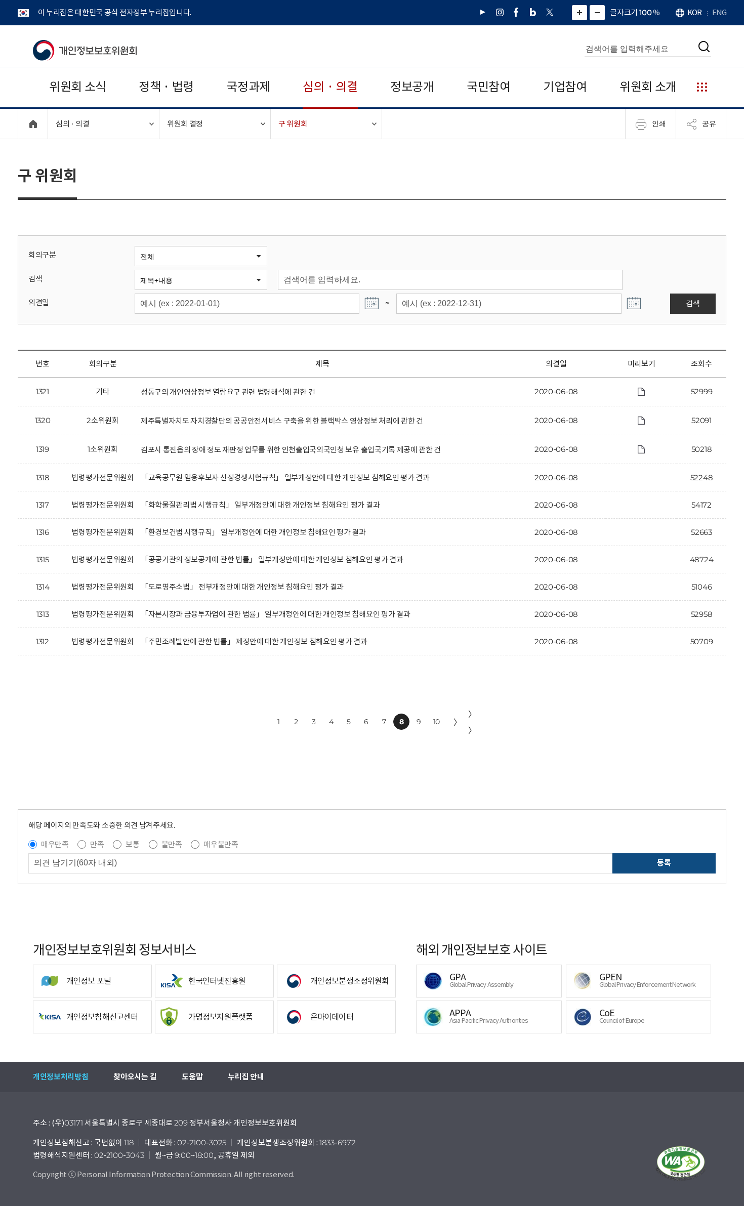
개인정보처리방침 (60, 1077)
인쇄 (659, 123)
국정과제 (248, 87)
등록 (664, 862)
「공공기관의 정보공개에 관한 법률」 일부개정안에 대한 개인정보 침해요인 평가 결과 (272, 559)
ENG (719, 12)
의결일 (38, 302)
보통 (132, 844)
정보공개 (412, 87)
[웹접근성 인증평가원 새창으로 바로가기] (680, 1163)
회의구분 (42, 255)
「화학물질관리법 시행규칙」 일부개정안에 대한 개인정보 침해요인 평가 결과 (260, 505)
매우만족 (55, 844)
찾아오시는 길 (134, 1077)
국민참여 (489, 87)
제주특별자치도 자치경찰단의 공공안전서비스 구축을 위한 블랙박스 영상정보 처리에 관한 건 (282, 421)
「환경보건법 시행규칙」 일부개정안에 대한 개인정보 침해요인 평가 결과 (253, 532)
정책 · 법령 (166, 87)
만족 (97, 844)
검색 (35, 278)
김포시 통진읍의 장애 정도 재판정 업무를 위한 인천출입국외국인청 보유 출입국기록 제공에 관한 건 (291, 449)
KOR (694, 12)
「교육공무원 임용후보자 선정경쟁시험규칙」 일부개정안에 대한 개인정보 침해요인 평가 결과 (285, 477)
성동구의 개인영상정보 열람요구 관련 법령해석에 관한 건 (228, 392)
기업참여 (565, 87)
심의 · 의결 (330, 87)
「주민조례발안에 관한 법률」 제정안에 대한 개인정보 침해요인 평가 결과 (254, 641)
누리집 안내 (246, 1077)
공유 (709, 123)
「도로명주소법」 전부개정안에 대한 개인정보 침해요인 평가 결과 (242, 587)
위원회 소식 (77, 87)
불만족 (171, 844)
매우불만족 (220, 844)
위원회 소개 (648, 87)
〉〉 (472, 722)
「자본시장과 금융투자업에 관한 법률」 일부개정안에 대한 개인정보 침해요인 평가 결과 (275, 614)
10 (436, 721)
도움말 (192, 1077)
